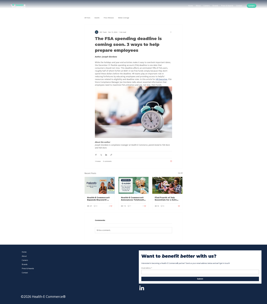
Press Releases (109, 18)
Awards (96, 18)
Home (24, 252)
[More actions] (171, 32)
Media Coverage (123, 18)
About (24, 256)
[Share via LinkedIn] (106, 155)
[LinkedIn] (142, 288)
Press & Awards (28, 268)
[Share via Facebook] (96, 155)
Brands (24, 264)
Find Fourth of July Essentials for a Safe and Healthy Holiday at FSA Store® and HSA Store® (167, 198)
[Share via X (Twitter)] (101, 155)
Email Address (146, 268)
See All (180, 173)
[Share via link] (111, 155)
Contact (25, 272)
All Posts (87, 18)
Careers (25, 260)
